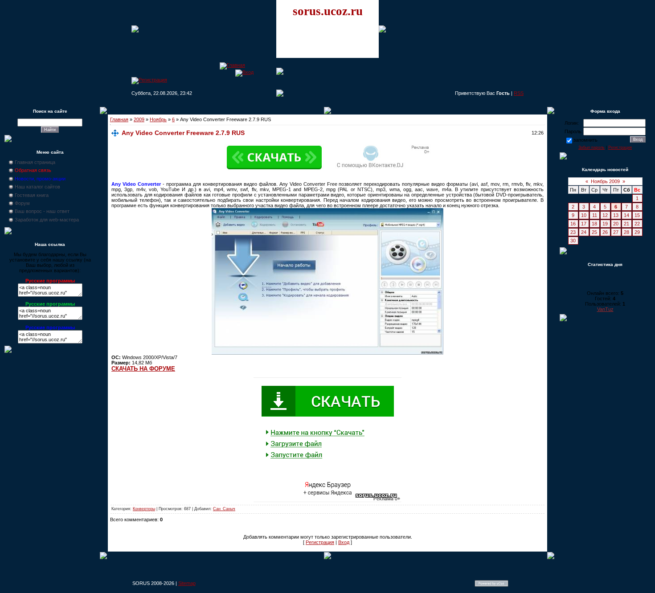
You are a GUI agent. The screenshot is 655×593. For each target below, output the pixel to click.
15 (637, 215)
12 (605, 215)
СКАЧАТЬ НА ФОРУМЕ (143, 368)
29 (637, 232)
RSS (519, 93)
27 (615, 232)
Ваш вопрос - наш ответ (42, 211)
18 (594, 223)
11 (594, 215)
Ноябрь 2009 (605, 181)
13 (615, 215)
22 (637, 223)
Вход (343, 542)
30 (573, 240)
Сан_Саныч (224, 509)
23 (573, 232)
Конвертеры (144, 509)
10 (583, 215)
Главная (119, 119)
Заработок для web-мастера (47, 219)
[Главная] (232, 65)
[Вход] (244, 72)
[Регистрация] (149, 79)
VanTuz (605, 309)
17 (583, 223)
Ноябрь (158, 119)
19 (605, 223)
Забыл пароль (591, 147)
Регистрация (320, 542)
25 (594, 232)
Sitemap (187, 583)
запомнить (585, 140)
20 (615, 223)
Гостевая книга (32, 195)
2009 (139, 119)
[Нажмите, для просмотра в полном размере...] (327, 353)
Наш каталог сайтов (37, 186)
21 (626, 223)
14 (626, 215)
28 (626, 232)
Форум (22, 203)
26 (605, 232)
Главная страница (35, 162)
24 (583, 232)
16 (573, 223)
